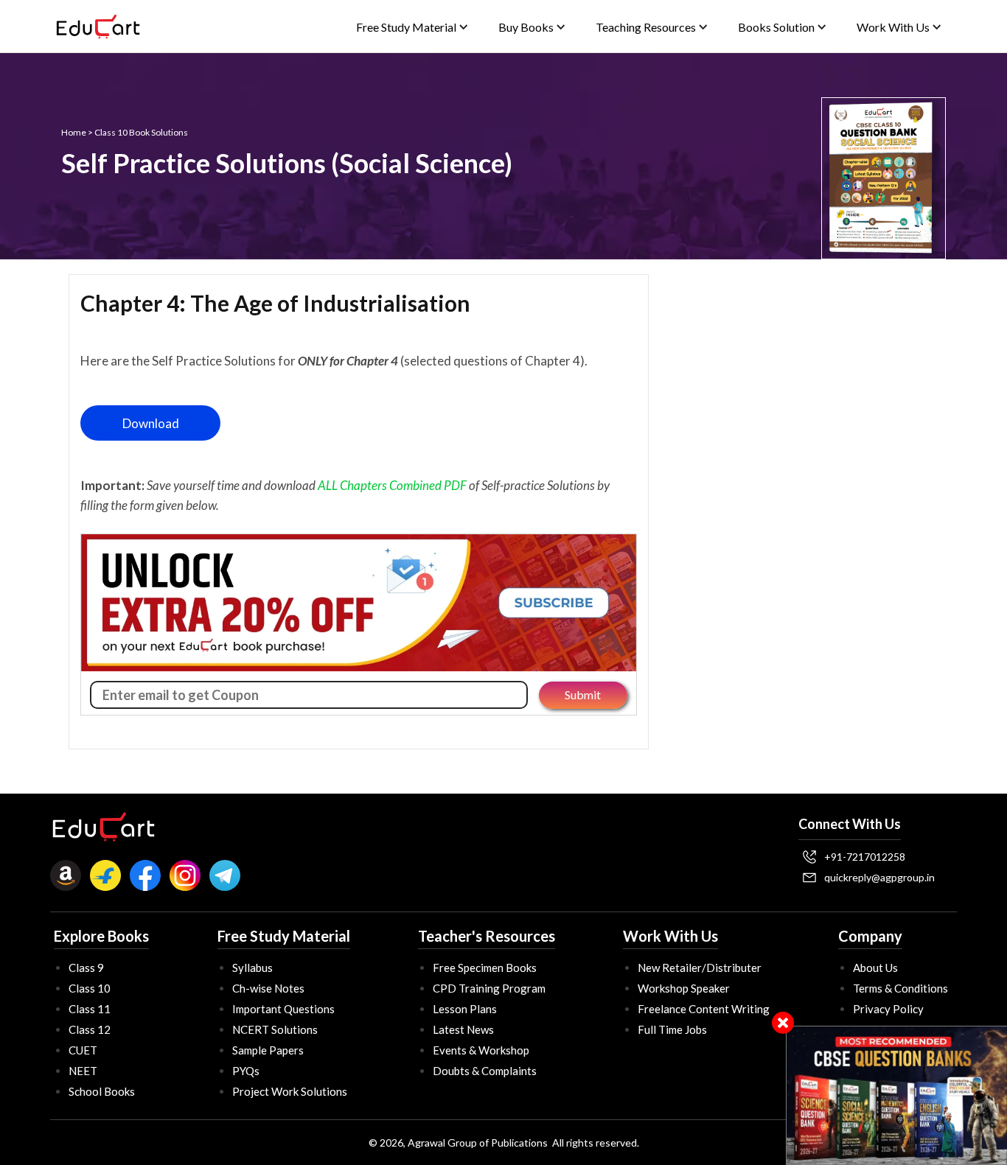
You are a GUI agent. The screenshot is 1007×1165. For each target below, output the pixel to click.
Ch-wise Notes (268, 988)
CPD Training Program (489, 988)
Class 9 (86, 967)
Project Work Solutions (289, 1091)
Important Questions (283, 1008)
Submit (583, 695)
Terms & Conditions (900, 988)
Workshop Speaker (684, 988)
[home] (98, 26)
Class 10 (90, 988)
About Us (875, 967)
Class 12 (90, 1029)
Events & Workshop (481, 1050)
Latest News (463, 1029)
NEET (83, 1070)
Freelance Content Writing (704, 1008)
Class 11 (90, 1008)
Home (73, 132)
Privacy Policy (888, 1008)
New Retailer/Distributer (700, 967)
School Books (102, 1091)
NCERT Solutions (275, 1029)
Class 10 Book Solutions (141, 132)
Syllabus (252, 967)
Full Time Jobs (672, 1029)
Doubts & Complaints (485, 1070)
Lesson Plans (465, 1008)
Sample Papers (268, 1050)
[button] (412, 26)
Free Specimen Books (485, 967)
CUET (83, 1050)
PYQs (245, 1070)
